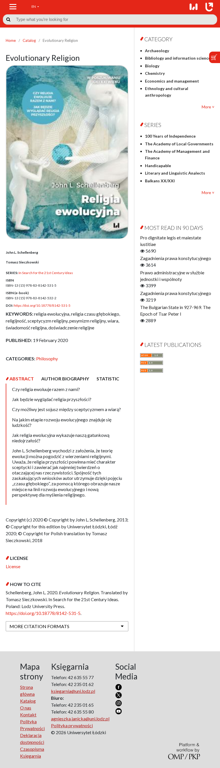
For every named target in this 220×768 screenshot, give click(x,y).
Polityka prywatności (72, 725)
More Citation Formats (39, 626)
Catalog (29, 40)
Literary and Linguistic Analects (175, 173)
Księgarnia (30, 756)
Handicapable (158, 165)
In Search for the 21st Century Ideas (46, 273)
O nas (25, 707)
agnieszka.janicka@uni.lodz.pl (80, 718)
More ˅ (208, 106)
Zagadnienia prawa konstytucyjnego (175, 258)
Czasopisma (32, 749)
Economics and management (172, 81)
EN (34, 6)
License (13, 566)
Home (11, 40)
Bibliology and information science (178, 58)
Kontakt (28, 714)
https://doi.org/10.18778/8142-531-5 (42, 305)
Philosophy (47, 358)
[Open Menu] (12, 6)
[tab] (22, 379)
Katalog (28, 700)
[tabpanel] (67, 444)
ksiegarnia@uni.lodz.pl (73, 691)
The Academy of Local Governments (179, 143)
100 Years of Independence (170, 136)
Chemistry (155, 73)
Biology (152, 65)
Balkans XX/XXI (160, 180)
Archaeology (157, 50)
